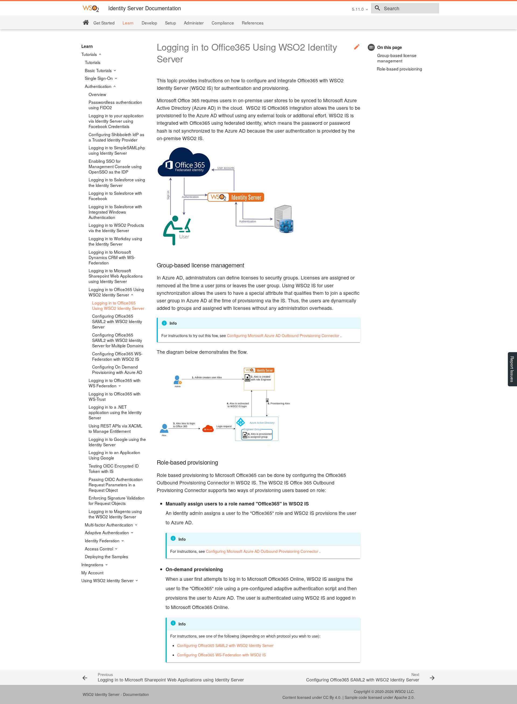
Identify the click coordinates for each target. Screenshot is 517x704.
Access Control (99, 548)
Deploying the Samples (106, 556)
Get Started (104, 23)
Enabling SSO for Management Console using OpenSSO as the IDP (115, 166)
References (253, 23)
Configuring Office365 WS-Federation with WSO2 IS (117, 356)
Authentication (99, 86)
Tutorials (89, 54)
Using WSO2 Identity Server (108, 580)
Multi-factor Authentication (109, 524)
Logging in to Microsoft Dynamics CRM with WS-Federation (112, 257)
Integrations (92, 564)
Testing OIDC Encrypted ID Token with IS (114, 468)
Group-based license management (397, 57)
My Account (92, 572)
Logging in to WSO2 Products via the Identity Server (116, 227)
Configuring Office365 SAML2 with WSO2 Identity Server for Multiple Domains (118, 340)
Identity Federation (103, 540)
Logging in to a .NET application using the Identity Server (115, 412)
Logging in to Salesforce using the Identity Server (117, 182)
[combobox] (405, 8)
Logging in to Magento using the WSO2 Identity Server (115, 513)
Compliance (223, 23)
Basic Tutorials (99, 70)
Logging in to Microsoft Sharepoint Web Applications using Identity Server (116, 276)
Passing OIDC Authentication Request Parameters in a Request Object (116, 484)
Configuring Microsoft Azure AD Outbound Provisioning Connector (283, 335)
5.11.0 (358, 9)
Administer (194, 23)
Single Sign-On (99, 78)
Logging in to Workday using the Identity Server (115, 241)
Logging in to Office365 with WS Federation (115, 382)
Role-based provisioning (399, 68)
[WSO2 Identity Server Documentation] (90, 8)
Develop (149, 23)
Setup (170, 23)
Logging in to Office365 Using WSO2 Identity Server (116, 291)
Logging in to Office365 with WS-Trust (115, 396)
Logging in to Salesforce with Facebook (115, 195)
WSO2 (400, 691)
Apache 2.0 (404, 697)
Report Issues (512, 369)
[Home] (86, 22)
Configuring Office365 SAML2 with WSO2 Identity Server (117, 321)
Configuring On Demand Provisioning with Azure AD (117, 369)
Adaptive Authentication (107, 532)
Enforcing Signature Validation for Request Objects (117, 500)
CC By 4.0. (332, 697)
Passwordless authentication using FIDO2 (115, 104)
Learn (128, 23)
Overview (97, 94)
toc (371, 47)
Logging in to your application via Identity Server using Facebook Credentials (116, 121)
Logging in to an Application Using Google (114, 455)
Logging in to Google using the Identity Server (117, 441)
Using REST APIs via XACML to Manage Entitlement (115, 428)
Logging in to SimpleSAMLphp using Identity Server (117, 150)
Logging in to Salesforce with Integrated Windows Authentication (115, 212)
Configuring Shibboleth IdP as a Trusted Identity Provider (116, 137)
